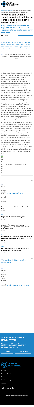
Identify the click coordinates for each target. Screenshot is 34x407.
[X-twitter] (11, 388)
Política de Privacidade (7, 374)
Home (2, 10)
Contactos (3, 383)
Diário (11, 10)
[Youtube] (8, 388)
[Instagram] (5, 388)
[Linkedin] (13, 388)
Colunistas (3, 204)
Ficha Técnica (4, 371)
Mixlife (27, 395)
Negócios (4, 35)
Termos (3, 377)
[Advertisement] (17, 312)
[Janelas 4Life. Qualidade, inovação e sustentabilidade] (17, 262)
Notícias (7, 10)
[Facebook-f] (2, 388)
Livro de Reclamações (7, 380)
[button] (23, 164)
